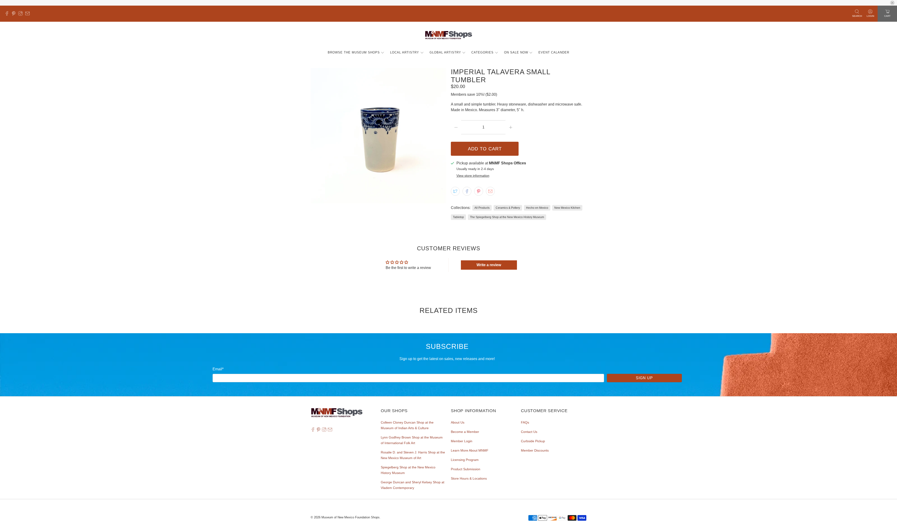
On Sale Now (516, 52)
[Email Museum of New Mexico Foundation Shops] (28, 14)
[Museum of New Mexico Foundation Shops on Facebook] (8, 14)
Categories (482, 52)
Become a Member (465, 432)
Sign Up (644, 378)
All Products (482, 207)
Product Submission (465, 469)
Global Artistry (445, 52)
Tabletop (458, 217)
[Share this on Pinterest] (478, 191)
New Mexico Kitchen (567, 207)
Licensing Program (465, 460)
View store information (472, 175)
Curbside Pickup (533, 441)
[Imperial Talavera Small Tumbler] (378, 135)
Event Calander (553, 52)
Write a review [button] (489, 265)
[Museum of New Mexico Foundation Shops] (449, 35)
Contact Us (529, 432)
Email (218, 369)
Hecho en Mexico (537, 207)
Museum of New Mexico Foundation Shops (350, 517)
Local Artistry (404, 52)
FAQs (525, 422)
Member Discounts (535, 450)
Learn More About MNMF (469, 450)
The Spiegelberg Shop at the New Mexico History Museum (507, 217)
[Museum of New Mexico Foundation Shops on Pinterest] (14, 14)
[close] (892, 2)
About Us (457, 422)
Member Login (461, 441)
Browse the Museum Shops (354, 52)
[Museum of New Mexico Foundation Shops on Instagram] (21, 14)
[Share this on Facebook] (467, 191)
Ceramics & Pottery (508, 207)
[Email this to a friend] (490, 191)
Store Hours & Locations (469, 478)
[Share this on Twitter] (455, 191)
